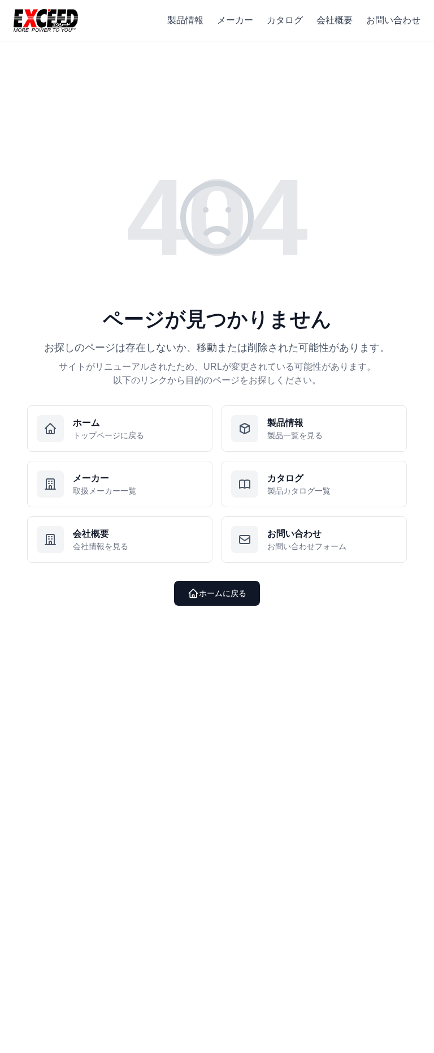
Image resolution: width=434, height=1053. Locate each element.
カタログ (285, 20)
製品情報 (185, 20)
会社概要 (334, 20)
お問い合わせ (393, 20)
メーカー (235, 20)
